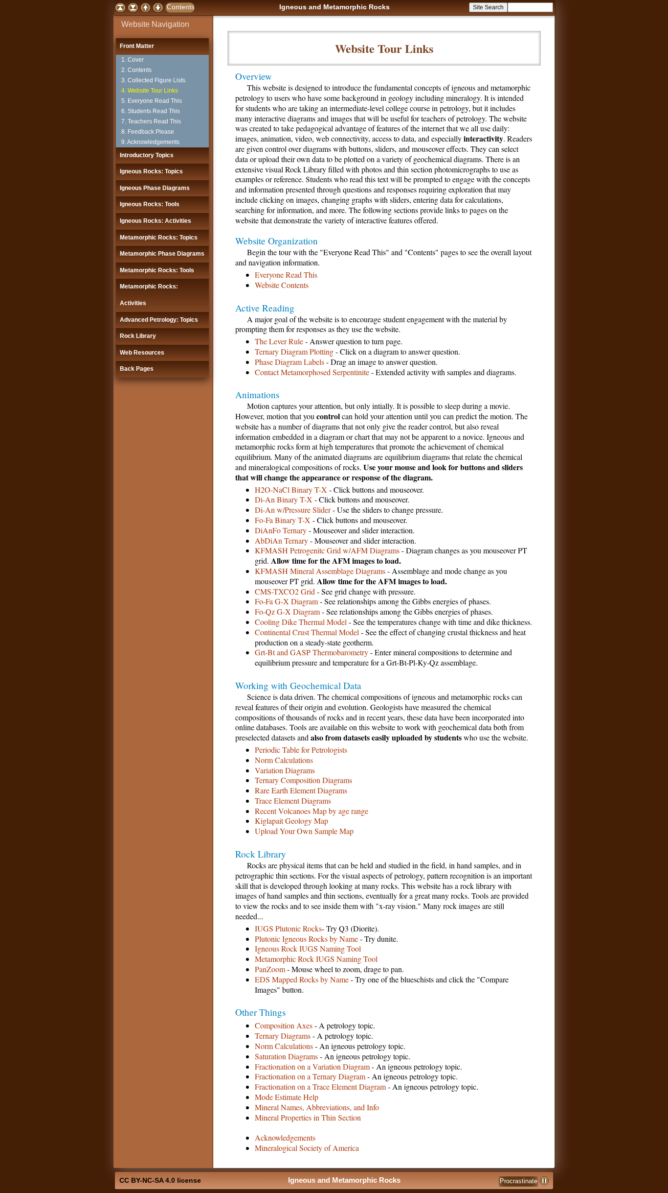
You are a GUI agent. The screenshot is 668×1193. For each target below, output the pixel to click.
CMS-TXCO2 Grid (285, 591)
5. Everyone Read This (151, 100)
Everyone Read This (286, 274)
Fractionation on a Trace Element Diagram (320, 1086)
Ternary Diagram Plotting (294, 351)
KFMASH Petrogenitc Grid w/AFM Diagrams (327, 550)
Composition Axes (283, 1025)
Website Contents (282, 285)
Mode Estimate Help (286, 1097)
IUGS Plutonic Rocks (288, 928)
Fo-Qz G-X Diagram (287, 611)
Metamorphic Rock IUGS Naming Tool (316, 959)
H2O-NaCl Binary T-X (291, 489)
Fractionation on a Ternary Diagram (310, 1076)
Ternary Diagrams (283, 1035)
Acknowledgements (285, 1137)
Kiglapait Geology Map (291, 820)
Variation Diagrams (285, 770)
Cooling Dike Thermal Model (301, 622)
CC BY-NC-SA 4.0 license (160, 1180)
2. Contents (136, 70)
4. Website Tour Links (149, 90)
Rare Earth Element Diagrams (301, 790)
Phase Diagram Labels (289, 362)
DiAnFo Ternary (281, 530)
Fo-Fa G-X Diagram (286, 601)
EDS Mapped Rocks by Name (302, 979)
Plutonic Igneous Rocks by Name (306, 938)
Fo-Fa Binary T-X (283, 520)
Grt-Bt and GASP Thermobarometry (311, 652)
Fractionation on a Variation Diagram (312, 1066)
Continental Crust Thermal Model (307, 632)
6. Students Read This (150, 111)
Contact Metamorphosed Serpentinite (312, 372)
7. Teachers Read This (151, 121)
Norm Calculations (284, 760)
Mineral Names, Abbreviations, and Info (317, 1107)
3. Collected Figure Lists (153, 80)
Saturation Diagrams (286, 1056)
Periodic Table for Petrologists (301, 749)
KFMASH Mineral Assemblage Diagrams (320, 571)
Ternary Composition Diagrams (303, 780)
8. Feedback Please (147, 131)
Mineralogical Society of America (307, 1148)
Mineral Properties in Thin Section (308, 1117)
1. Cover (132, 59)
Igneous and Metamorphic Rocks (334, 7)
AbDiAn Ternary (281, 540)
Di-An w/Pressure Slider (293, 509)
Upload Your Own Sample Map (304, 831)
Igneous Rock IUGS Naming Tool (308, 948)
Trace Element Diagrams (293, 800)
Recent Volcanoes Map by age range (311, 811)
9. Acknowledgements (150, 142)
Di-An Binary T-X (283, 499)
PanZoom (270, 969)
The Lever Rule (279, 341)
